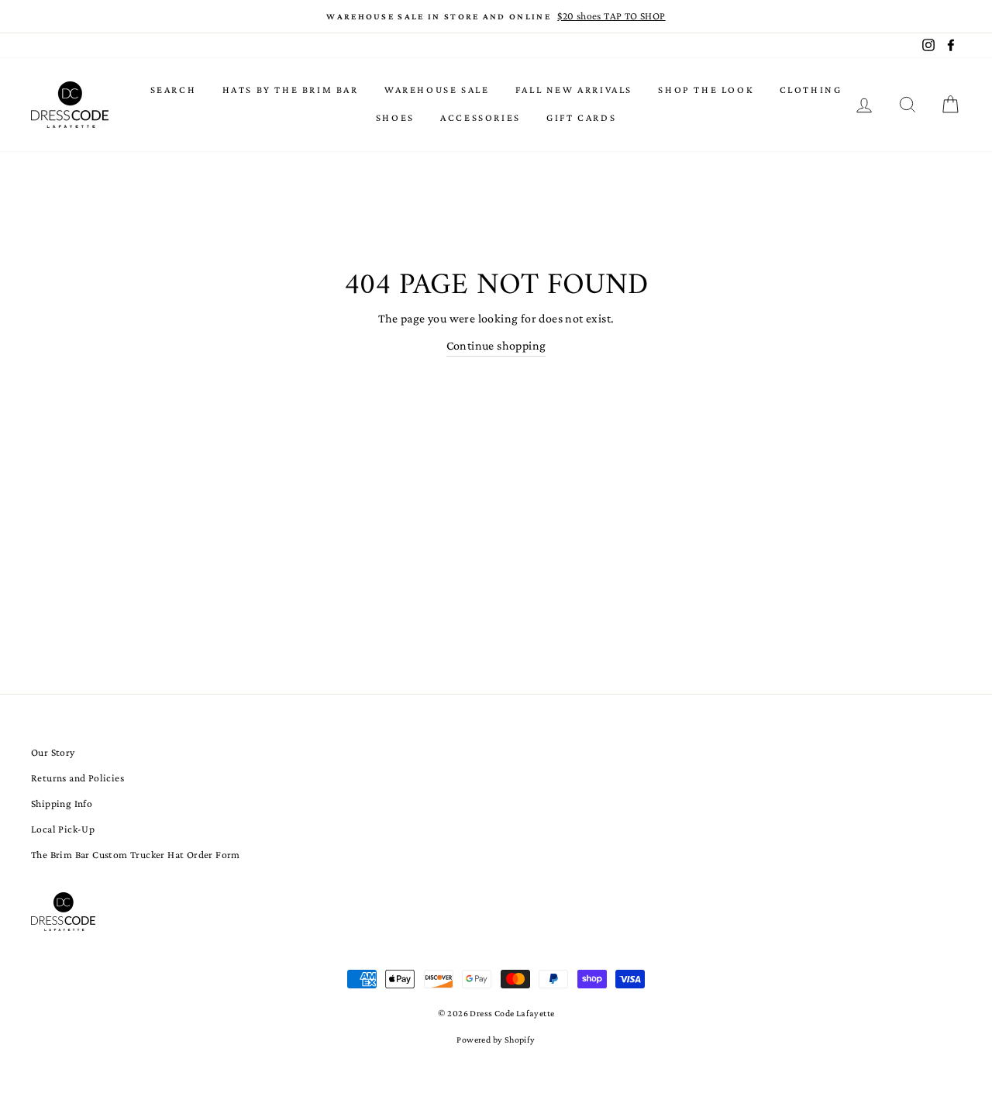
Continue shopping (496, 345)
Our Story (53, 752)
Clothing (811, 89)
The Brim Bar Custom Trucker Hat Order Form (135, 854)
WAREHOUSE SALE (436, 89)
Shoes (395, 117)
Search (173, 89)
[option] (496, 16)
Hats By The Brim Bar (290, 89)
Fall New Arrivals (573, 89)
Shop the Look (705, 89)
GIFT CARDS (581, 117)
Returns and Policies (77, 778)
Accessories (480, 117)
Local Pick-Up (63, 829)
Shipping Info (61, 803)
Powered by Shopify (495, 1039)
